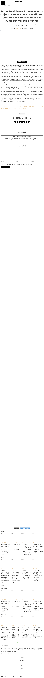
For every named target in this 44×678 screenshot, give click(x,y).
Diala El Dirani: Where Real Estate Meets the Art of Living (16, 547)
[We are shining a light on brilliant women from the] (7, 286)
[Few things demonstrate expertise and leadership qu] (7, 224)
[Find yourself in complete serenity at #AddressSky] (22, 415)
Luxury (2, 568)
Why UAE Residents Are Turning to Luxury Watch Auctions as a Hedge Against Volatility (37, 576)
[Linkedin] (22, 122)
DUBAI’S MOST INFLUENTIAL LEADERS (22, 136)
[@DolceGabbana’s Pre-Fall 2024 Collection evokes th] (7, 393)
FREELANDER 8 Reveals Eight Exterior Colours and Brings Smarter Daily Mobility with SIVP (16, 633)
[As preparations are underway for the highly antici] (22, 395)
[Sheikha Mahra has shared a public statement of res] (36, 395)
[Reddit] (27, 122)
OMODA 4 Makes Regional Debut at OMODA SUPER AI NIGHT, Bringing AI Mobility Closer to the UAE (5, 633)
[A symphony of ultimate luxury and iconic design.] (36, 413)
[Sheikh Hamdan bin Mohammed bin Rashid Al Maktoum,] (22, 184)
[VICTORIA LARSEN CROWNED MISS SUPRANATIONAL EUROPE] (7, 486)
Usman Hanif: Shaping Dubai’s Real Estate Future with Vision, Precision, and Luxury (38, 549)
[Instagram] (16, 3)
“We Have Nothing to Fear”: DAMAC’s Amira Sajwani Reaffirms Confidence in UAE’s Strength (27, 550)
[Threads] (8, 673)
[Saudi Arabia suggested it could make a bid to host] (36, 284)
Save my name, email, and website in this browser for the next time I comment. (18, 164)
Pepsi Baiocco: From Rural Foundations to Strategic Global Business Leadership (22, 138)
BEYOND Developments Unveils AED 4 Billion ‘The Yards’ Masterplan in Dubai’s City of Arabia (16, 576)
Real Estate (22, 8)
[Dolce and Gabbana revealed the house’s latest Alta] (7, 324)
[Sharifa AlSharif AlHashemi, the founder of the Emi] (22, 295)
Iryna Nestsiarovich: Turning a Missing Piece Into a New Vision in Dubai (26, 575)
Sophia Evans (18, 28)
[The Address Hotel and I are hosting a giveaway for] (36, 319)
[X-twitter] (11, 673)
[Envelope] (19, 3)
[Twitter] (17, 122)
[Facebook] (15, 122)
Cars (2, 625)
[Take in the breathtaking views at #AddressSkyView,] (36, 175)
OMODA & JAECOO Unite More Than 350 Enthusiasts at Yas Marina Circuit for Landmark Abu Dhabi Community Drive (5, 578)
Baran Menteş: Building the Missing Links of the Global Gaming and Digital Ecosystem (22, 139)
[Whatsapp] (24, 122)
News (34, 625)
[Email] (29, 122)
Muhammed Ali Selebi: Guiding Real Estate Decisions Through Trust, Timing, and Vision (5, 550)
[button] (42, 645)
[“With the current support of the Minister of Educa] (7, 427)
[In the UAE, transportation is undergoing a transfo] (22, 348)
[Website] (22, 134)
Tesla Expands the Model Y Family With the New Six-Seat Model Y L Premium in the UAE (38, 633)
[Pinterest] (20, 122)
